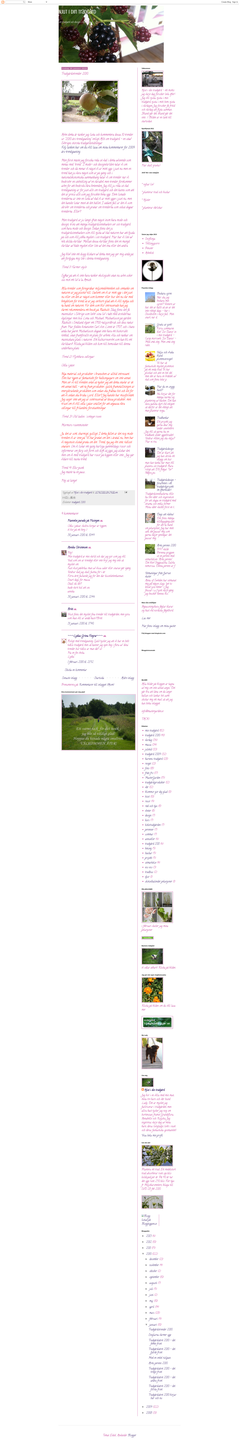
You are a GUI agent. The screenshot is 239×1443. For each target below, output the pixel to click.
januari (153, 1325)
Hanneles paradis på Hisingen (83, 521)
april (152, 1307)
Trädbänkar (163, 418)
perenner (149, 830)
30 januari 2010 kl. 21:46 (81, 597)
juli (151, 1289)
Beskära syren (164, 294)
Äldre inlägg (127, 678)
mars (152, 1313)
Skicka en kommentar (76, 670)
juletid (148, 750)
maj (151, 1301)
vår (146, 787)
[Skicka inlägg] (125, 493)
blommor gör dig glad (156, 792)
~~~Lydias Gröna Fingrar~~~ (85, 636)
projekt (148, 858)
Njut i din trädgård (77, 12)
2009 (149, 1407)
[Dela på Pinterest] (74, 497)
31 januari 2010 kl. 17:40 (81, 624)
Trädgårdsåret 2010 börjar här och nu (162, 1397)
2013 (149, 1236)
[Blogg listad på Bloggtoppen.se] (149, 1224)
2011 (149, 1248)
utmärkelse (150, 863)
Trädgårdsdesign (165, 449)
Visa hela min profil (152, 1136)
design (148, 816)
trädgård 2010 (78, 502)
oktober (153, 1271)
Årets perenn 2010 (166, 546)
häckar (148, 853)
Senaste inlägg (69, 678)
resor (147, 801)
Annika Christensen (78, 547)
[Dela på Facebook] (71, 497)
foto (147, 768)
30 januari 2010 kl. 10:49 (81, 535)
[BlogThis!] (66, 497)
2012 (149, 1242)
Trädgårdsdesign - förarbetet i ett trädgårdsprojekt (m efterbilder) (166, 485)
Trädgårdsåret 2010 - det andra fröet (162, 1379)
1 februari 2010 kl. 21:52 (80, 662)
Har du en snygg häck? (166, 389)
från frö (149, 773)
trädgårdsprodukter (155, 783)
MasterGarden (152, 778)
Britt (70, 609)
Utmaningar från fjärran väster (158, 575)
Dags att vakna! (165, 514)
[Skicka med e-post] (63, 497)
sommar (149, 834)
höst (147, 797)
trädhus (149, 872)
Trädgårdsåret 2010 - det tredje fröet (162, 1370)
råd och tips (151, 806)
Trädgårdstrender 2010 (160, 1330)
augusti (153, 1283)
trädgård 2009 (153, 754)
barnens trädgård (154, 759)
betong (148, 849)
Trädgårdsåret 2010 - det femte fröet (162, 1342)
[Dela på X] (69, 497)
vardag (148, 740)
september (154, 1277)
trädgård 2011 (152, 844)
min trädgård (152, 731)
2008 (149, 1413)
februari (153, 1319)
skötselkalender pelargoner (158, 882)
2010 (149, 1254)
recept (148, 764)
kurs (147, 820)
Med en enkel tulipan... (160, 1358)
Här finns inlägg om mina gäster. (159, 626)
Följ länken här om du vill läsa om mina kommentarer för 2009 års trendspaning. (98, 149)
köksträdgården (153, 825)
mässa (148, 745)
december (154, 1259)
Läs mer (146, 618)
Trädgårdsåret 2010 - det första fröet (162, 1388)
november (154, 1265)
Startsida (99, 678)
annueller (150, 839)
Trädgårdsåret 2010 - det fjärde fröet (162, 1351)
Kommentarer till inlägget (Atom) (96, 685)
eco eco (148, 867)
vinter (148, 811)
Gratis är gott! (164, 325)
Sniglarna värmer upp (160, 1335)
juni (151, 1295)
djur (147, 877)
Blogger (132, 1435)
